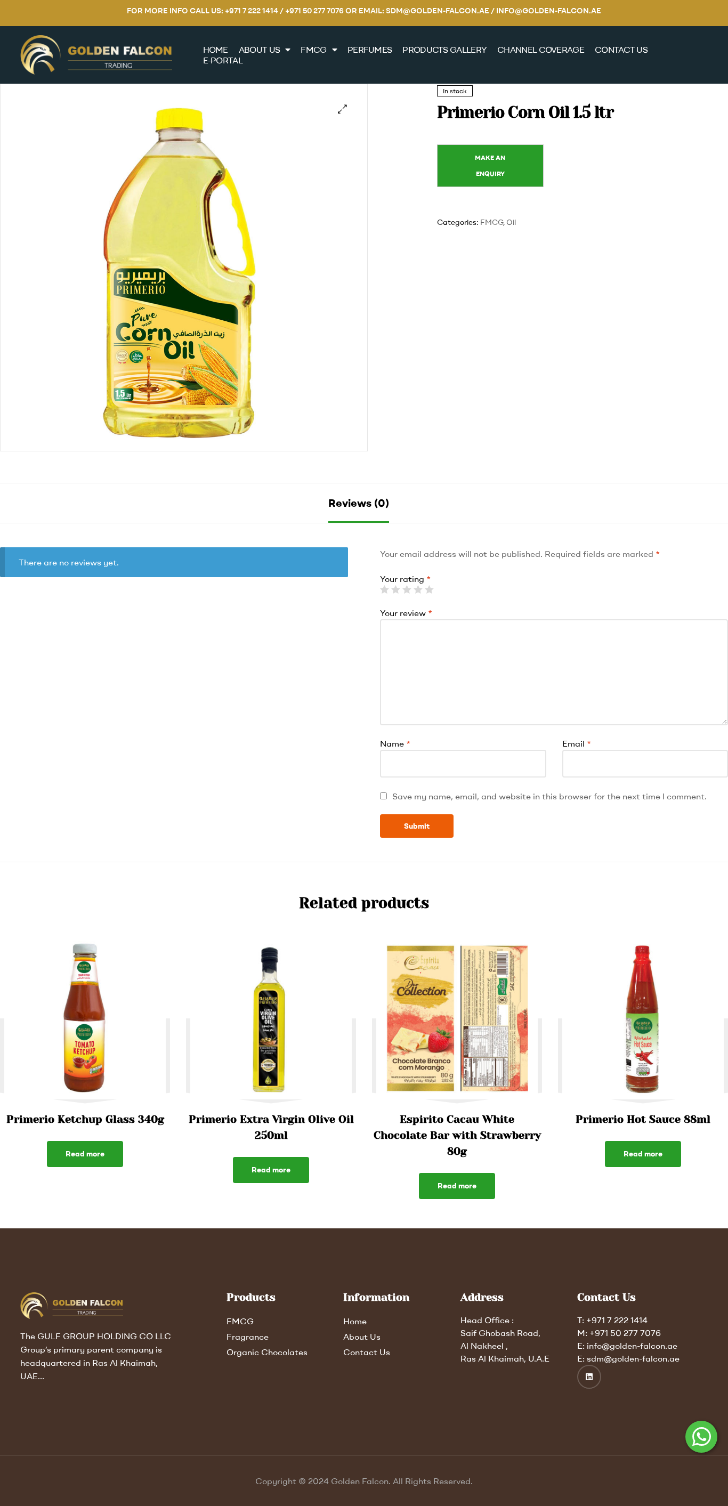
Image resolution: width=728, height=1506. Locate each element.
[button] (342, 109)
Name (395, 743)
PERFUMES (369, 49)
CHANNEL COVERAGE (540, 49)
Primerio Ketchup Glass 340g (85, 1119)
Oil (511, 222)
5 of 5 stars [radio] (429, 589)
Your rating (405, 578)
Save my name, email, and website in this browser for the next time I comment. (549, 796)
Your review (406, 613)
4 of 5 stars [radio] (418, 589)
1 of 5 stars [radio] (384, 589)
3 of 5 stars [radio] (406, 589)
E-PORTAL (222, 60)
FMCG (313, 49)
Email (576, 743)
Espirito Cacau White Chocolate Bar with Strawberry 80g (457, 1135)
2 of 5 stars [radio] (395, 589)
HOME (215, 49)
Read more (85, 1154)
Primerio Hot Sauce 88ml (643, 1119)
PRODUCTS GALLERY (444, 49)
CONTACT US (621, 49)
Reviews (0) (358, 502)
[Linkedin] (589, 1377)
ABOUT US (259, 49)
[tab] (358, 503)
